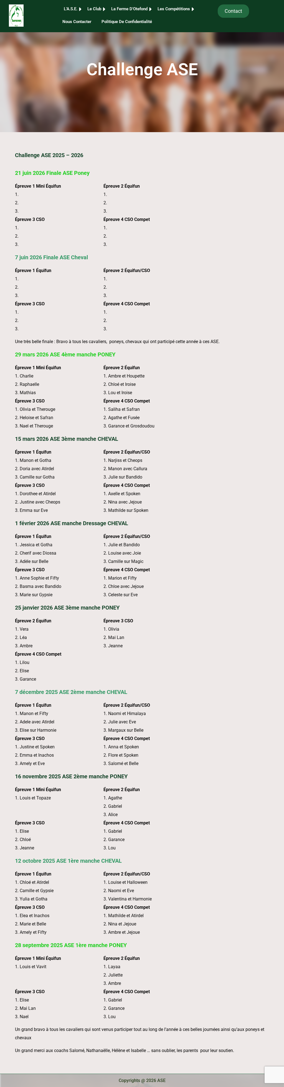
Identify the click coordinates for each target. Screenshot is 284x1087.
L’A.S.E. (70, 8)
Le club (94, 8)
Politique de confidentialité (127, 21)
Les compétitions (174, 8)
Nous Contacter (76, 21)
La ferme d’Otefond (129, 8)
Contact (233, 11)
